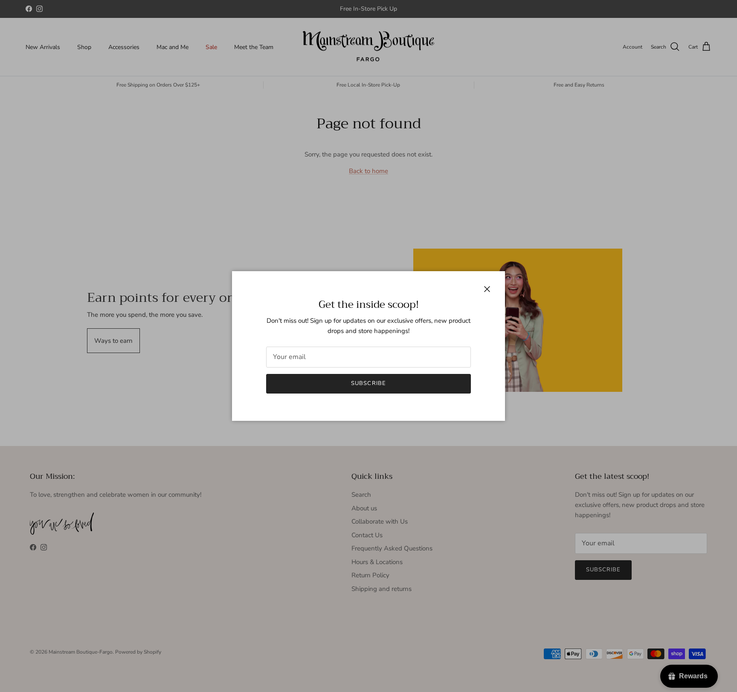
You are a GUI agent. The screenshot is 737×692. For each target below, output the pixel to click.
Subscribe (368, 383)
